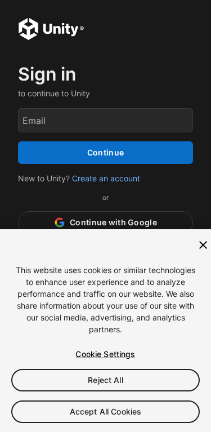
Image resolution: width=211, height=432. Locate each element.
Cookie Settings (105, 354)
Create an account (106, 178)
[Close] (203, 245)
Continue (105, 152)
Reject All (105, 380)
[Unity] (51, 30)
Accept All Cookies (106, 411)
